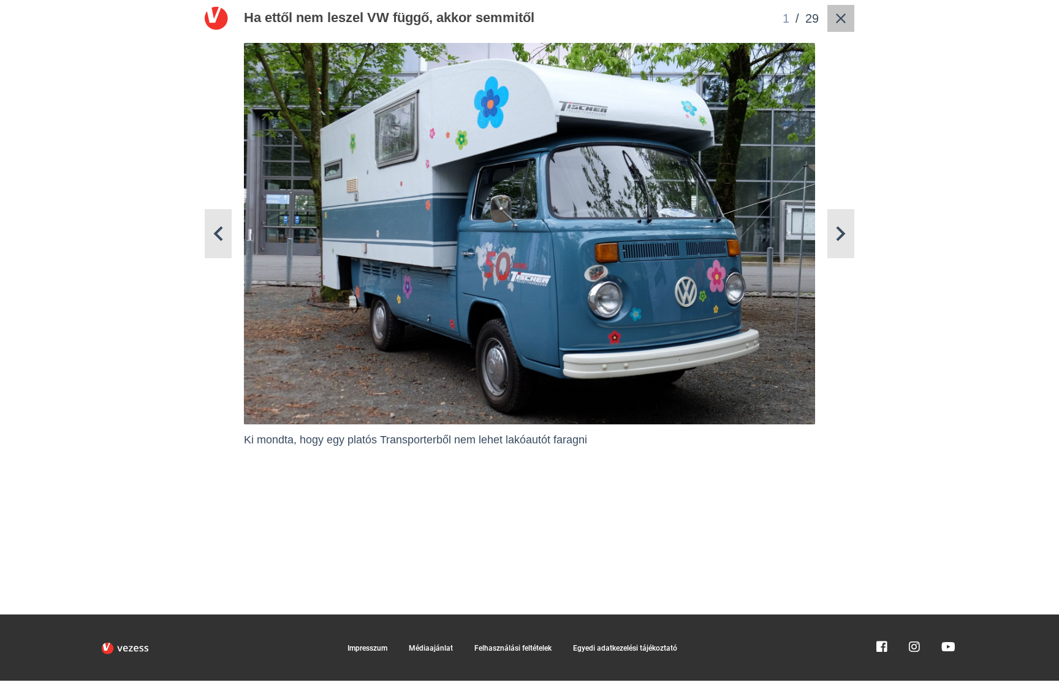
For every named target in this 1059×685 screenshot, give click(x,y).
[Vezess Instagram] (914, 620)
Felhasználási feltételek (513, 648)
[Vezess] (125, 648)
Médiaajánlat (431, 648)
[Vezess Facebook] (881, 620)
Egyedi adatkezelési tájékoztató (625, 648)
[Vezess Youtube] (946, 620)
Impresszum (367, 648)
